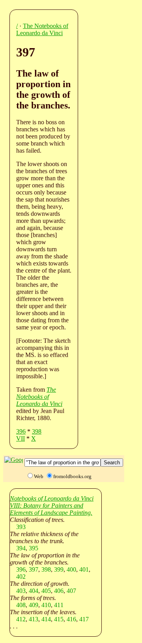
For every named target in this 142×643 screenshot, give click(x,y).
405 (46, 590)
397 (33, 569)
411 (59, 605)
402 (21, 576)
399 (59, 569)
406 (59, 590)
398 (36, 431)
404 (33, 590)
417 (84, 619)
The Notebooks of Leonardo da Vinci (42, 29)
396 (21, 431)
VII (20, 438)
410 (46, 605)
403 (21, 590)
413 (33, 619)
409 (33, 605)
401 (84, 569)
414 (46, 619)
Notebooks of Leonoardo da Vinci (51, 498)
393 (21, 526)
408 (21, 605)
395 (33, 548)
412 (21, 619)
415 (59, 619)
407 (71, 590)
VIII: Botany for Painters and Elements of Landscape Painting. (51, 509)
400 (71, 569)
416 (71, 619)
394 (21, 548)
